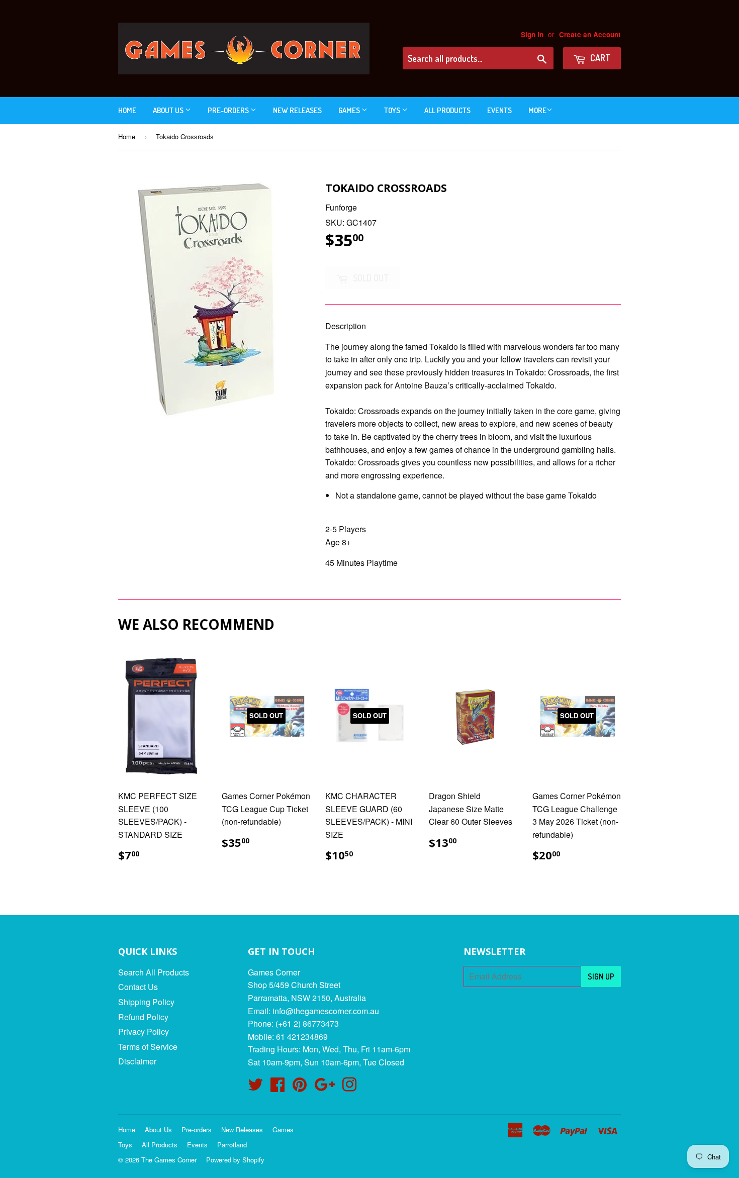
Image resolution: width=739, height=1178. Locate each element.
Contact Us (138, 987)
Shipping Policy (146, 1002)
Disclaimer (137, 1061)
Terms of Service (147, 1046)
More (537, 110)
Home (127, 110)
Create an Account (590, 34)
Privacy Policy (143, 1031)
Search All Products (153, 972)
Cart (599, 57)
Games (349, 110)
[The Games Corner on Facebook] (277, 1087)
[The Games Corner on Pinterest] (299, 1087)
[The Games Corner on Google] (324, 1087)
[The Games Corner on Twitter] (255, 1087)
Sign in (532, 34)
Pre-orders (229, 110)
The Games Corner (169, 1159)
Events (499, 110)
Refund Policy (143, 1017)
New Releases (297, 110)
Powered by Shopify (235, 1159)
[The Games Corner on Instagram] (349, 1087)
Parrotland (232, 1144)
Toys (393, 110)
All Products (447, 110)
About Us (169, 110)
